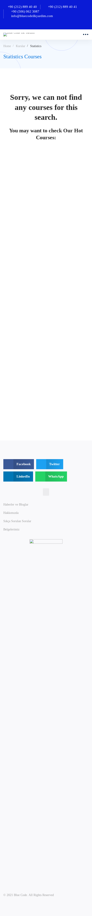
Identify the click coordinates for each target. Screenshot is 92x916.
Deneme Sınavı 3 (16, 184)
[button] (46, 492)
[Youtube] (62, 885)
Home (7, 46)
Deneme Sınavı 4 (16, 216)
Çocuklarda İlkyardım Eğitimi (26, 286)
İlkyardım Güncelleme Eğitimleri (28, 330)
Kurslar (20, 46)
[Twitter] (30, 885)
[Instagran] (51, 885)
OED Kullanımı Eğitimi (21, 405)
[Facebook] (41, 885)
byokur (7, 191)
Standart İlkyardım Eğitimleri (26, 368)
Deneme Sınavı (14, 248)
